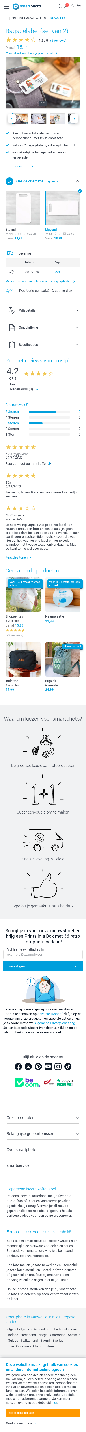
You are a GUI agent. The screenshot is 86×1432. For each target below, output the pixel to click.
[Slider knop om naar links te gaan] (12, 118)
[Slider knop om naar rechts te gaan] (74, 118)
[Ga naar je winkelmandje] (78, 6)
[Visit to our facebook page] (18, 1066)
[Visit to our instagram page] (58, 1066)
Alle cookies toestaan (21, 1412)
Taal (12, 384)
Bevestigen (16, 966)
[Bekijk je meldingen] (72, 6)
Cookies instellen (19, 1423)
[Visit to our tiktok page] (68, 1066)
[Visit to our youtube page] (48, 1066)
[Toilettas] (23, 659)
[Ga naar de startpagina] (27, 6)
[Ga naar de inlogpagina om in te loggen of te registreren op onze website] (66, 6)
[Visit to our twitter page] (28, 1066)
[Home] (6, 18)
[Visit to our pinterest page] (38, 1066)
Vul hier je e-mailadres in (25, 949)
